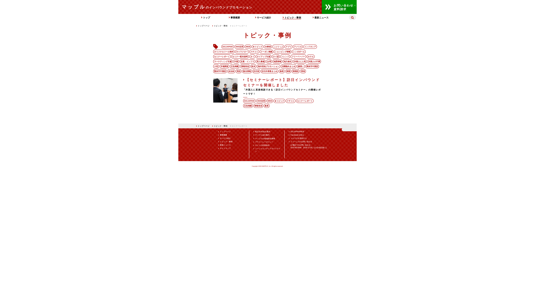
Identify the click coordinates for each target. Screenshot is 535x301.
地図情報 (277, 61)
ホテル (311, 56)
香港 (303, 71)
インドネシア (310, 47)
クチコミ (254, 52)
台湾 (269, 61)
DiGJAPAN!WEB (297, 132)
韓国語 (296, 71)
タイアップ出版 (263, 56)
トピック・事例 (292, 17)
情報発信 (245, 66)
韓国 (288, 71)
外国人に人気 (300, 61)
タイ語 (276, 56)
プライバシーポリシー (264, 142)
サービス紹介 (264, 17)
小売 (216, 66)
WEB (248, 47)
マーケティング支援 (223, 61)
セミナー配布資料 (240, 56)
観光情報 (247, 71)
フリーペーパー (298, 56)
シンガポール (299, 52)
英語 (239, 71)
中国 (236, 61)
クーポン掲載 (266, 52)
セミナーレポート (222, 56)
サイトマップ (225, 148)
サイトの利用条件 (262, 145)
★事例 (268, 47)
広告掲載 (235, 66)
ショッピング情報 (282, 52)
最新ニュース (321, 17)
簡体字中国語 (312, 66)
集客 (282, 71)
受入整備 (261, 61)
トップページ (203, 26)
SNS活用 (239, 47)
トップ (206, 17)
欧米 (253, 66)
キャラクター (242, 52)
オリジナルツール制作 (224, 52)
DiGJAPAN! (227, 47)
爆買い (301, 66)
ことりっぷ (278, 47)
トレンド (285, 56)
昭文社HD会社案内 (262, 132)
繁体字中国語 (220, 71)
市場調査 (224, 66)
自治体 (231, 71)
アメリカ (298, 47)
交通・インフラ (247, 61)
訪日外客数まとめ (269, 71)
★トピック (257, 47)
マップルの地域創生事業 (265, 139)
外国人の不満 (314, 61)
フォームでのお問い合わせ (301, 142)
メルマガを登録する (298, 138)
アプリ (288, 47)
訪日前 (256, 71)
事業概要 (235, 17)
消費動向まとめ (289, 66)
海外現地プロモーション (268, 66)
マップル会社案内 (262, 135)
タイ (252, 56)
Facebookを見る (297, 135)
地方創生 (288, 61)
